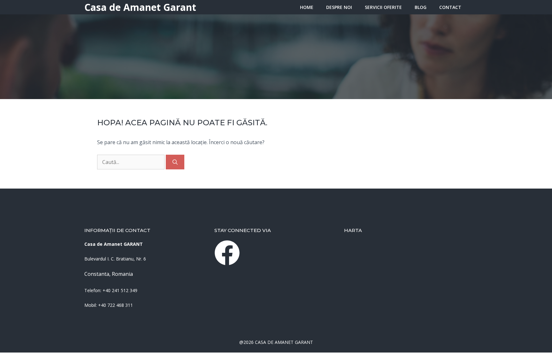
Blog (420, 7)
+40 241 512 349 (120, 290)
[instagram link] (227, 253)
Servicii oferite (383, 7)
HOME (306, 7)
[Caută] (175, 162)
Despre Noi (339, 7)
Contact (450, 7)
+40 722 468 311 (115, 305)
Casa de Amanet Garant (140, 7)
